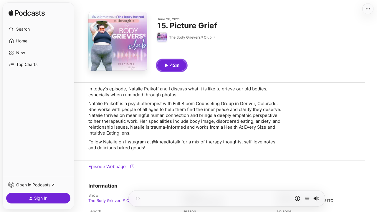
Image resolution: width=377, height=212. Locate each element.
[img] (27, 13)
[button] (38, 29)
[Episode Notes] (297, 198)
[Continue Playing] (307, 198)
